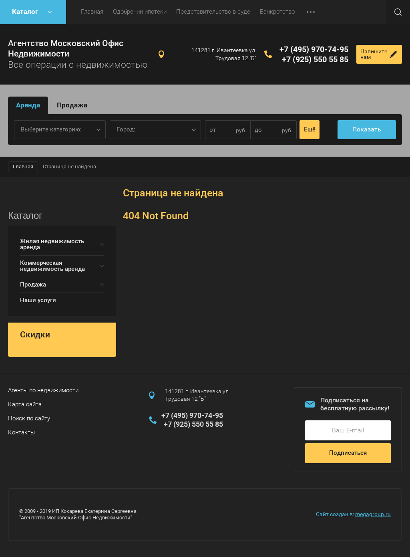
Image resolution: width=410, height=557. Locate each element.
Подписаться (348, 452)
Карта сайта (25, 404)
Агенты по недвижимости (43, 390)
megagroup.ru (373, 514)
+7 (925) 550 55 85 (315, 59)
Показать (366, 129)
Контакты (21, 432)
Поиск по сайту (29, 418)
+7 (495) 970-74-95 (313, 49)
